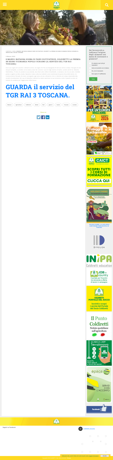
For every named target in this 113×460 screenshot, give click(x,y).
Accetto (105, 456)
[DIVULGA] (99, 241)
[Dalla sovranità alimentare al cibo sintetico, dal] (82, 436)
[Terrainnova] (99, 353)
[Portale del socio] (99, 298)
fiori (43, 105)
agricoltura (19, 105)
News (14, 51)
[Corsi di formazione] (99, 171)
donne (36, 105)
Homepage (8, 51)
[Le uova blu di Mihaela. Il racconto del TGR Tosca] (82, 444)
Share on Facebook (43, 117)
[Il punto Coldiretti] (99, 326)
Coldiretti (28, 105)
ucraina (75, 105)
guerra (50, 105)
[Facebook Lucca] (99, 409)
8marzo (9, 105)
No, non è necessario (97, 71)
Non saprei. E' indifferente (99, 73)
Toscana (66, 105)
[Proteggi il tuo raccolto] (99, 138)
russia (58, 105)
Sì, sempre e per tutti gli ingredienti (98, 64)
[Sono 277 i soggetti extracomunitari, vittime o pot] (90, 444)
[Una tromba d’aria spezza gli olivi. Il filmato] (90, 451)
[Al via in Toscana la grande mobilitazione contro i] (106, 436)
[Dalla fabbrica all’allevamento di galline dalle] (98, 444)
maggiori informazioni (94, 456)
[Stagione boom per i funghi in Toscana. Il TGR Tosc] (106, 444)
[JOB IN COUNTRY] (99, 276)
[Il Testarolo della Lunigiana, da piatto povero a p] (90, 436)
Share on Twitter (38, 117)
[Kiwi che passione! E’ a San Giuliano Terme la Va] (98, 436)
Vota (93, 79)
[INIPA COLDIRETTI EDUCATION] (99, 260)
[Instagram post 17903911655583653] (98, 451)
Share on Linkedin (47, 117)
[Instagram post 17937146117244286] (106, 451)
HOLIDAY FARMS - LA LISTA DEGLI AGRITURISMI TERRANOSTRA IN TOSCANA (99, 226)
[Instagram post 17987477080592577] (82, 451)
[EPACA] (99, 384)
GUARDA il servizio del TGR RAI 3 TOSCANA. (40, 91)
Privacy (69, 458)
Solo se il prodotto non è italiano (100, 68)
